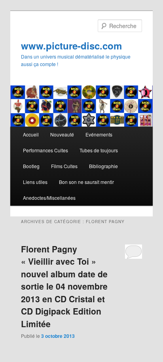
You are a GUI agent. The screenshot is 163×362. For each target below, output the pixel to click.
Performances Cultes (45, 150)
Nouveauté (62, 134)
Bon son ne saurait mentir (86, 181)
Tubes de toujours (99, 150)
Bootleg (31, 166)
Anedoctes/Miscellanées (49, 197)
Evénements (98, 134)
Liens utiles (35, 181)
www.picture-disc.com (71, 45)
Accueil (31, 134)
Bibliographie (103, 166)
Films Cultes (64, 166)
